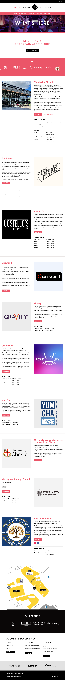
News (49, 7)
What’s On (26, 7)
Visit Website (38, 114)
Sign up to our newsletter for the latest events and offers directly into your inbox (32, 13)
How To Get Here (32, 50)
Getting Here (43, 7)
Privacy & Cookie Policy (19, 673)
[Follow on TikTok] (64, 1)
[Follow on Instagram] (62, 1)
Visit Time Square (10, 651)
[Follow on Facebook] (57, 1)
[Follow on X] (59, 1)
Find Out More (28, 653)
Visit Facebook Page (48, 114)
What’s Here (17, 7)
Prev (7, 624)
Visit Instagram (6, 415)
